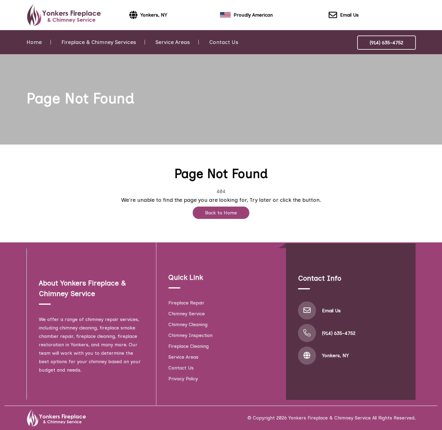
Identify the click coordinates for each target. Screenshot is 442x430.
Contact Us (223, 42)
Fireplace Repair (186, 303)
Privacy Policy (183, 379)
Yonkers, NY (335, 355)
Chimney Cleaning (187, 324)
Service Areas (172, 42)
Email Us (349, 15)
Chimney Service (186, 313)
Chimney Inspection (190, 335)
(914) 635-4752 (386, 42)
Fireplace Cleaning (188, 346)
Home (34, 42)
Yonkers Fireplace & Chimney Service (329, 418)
